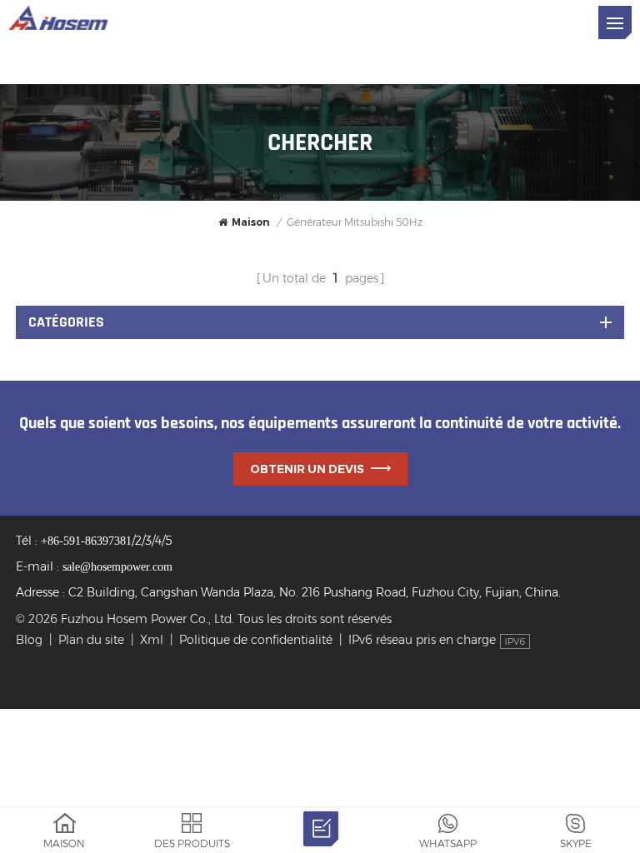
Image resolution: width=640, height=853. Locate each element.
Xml (151, 639)
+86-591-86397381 (86, 541)
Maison (251, 222)
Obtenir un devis (307, 468)
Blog (29, 639)
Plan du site (91, 639)
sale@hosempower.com (117, 567)
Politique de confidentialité (255, 639)
